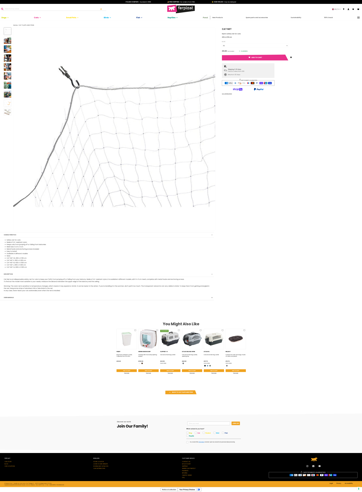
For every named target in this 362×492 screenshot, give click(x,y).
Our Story (8, 461)
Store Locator (98, 461)
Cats (36, 17)
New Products (217, 17)
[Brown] (142, 363)
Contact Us (186, 461)
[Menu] (358, 17)
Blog (6, 463)
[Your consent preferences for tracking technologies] (358, 488)
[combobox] (54, 9)
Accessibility (349, 483)
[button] (101, 9)
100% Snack (328, 17)
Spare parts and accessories (257, 17)
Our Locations (10, 466)
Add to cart (126, 370)
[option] (138, 2)
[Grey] (183, 363)
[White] (139, 363)
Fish (138, 17)
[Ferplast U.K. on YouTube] (318, 466)
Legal (331, 483)
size (223, 41)
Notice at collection (169, 489)
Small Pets (71, 17)
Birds (106, 17)
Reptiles (171, 17)
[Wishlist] (353, 9)
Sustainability (296, 17)
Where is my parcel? (189, 468)
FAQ (183, 477)
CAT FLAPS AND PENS (26, 25)
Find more (126, 373)
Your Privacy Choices (187, 489)
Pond (205, 17)
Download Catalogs (100, 466)
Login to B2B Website (100, 463)
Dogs (4, 17)
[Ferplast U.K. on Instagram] (307, 466)
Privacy (338, 483)
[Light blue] (207, 366)
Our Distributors (99, 468)
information (201, 442)
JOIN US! (235, 423)
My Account (186, 463)
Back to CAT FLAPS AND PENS (182, 392)
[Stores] (343, 9)
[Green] (210, 366)
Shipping (185, 466)
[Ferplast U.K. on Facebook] (312, 466)
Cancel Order (187, 475)
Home (15, 25)
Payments (185, 470)
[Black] (205, 366)
